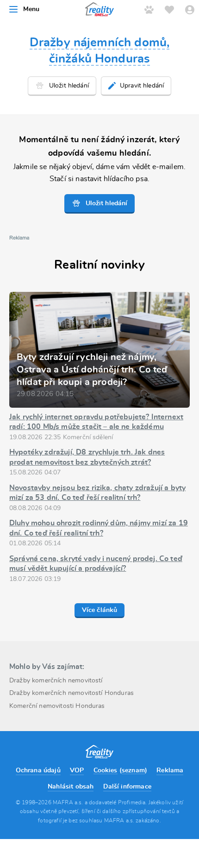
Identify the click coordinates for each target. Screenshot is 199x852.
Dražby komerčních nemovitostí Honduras (71, 693)
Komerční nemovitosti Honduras (57, 706)
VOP (77, 770)
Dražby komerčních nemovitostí (56, 680)
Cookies (105, 770)
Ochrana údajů (38, 770)
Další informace (127, 786)
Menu (31, 9)
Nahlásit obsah (70, 786)
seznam (133, 770)
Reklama (169, 770)
